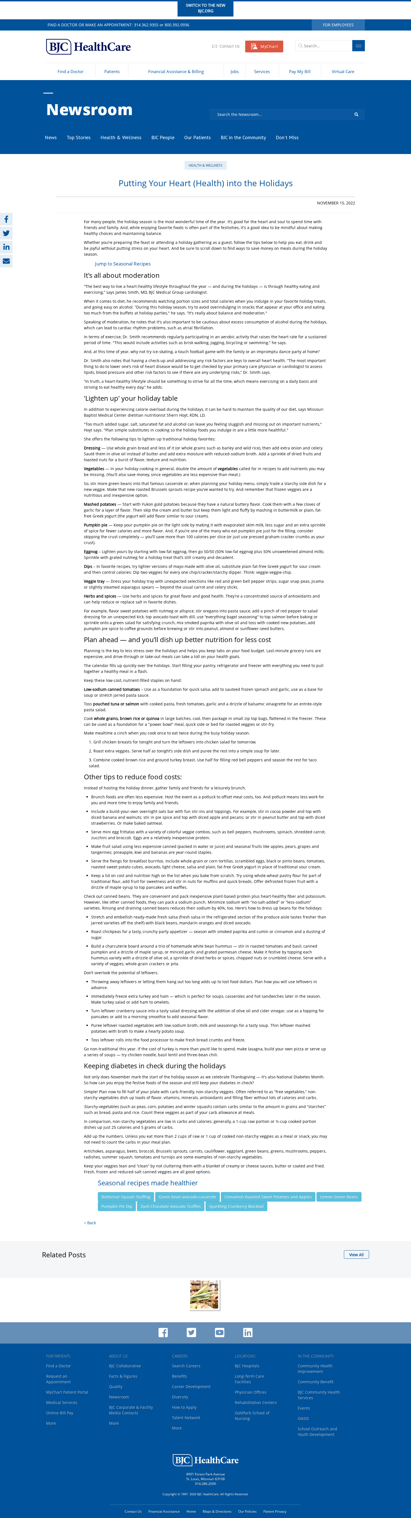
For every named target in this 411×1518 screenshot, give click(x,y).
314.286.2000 (205, 1483)
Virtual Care (343, 71)
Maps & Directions (217, 1511)
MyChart (269, 46)
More (51, 1423)
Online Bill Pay (59, 1413)
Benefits (179, 1376)
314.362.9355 (146, 24)
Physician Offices (250, 1392)
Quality (115, 1386)
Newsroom (89, 109)
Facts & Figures (123, 1376)
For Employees (338, 24)
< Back (90, 1222)
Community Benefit (316, 1381)
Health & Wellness (206, 165)
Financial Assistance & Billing (176, 71)
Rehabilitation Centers (256, 1402)
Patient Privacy (274, 1511)
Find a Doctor (71, 71)
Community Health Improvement (315, 1368)
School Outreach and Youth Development (317, 1431)
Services (262, 71)
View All (356, 1254)
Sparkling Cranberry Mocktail (236, 1206)
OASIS (303, 1418)
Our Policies (247, 1511)
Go (359, 45)
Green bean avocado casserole (187, 1196)
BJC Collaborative (125, 1365)
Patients (112, 71)
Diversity (180, 1397)
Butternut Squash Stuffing (125, 1196)
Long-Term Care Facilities (249, 1379)
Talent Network (186, 1417)
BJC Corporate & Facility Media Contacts (131, 1410)
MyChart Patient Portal (67, 1392)
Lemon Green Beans (339, 1196)
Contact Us (229, 46)
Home (191, 1511)
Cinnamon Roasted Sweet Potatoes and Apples (268, 1196)
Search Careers (186, 1365)
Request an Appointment (58, 1379)
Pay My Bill (300, 71)
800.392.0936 (177, 24)
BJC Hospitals (247, 1365)
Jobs (235, 71)
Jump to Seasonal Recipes (123, 263)
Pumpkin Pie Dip (116, 1206)
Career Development (191, 1386)
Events (304, 1408)
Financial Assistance (164, 1511)
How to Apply (184, 1407)
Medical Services (61, 1402)
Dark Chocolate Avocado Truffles (171, 1206)
